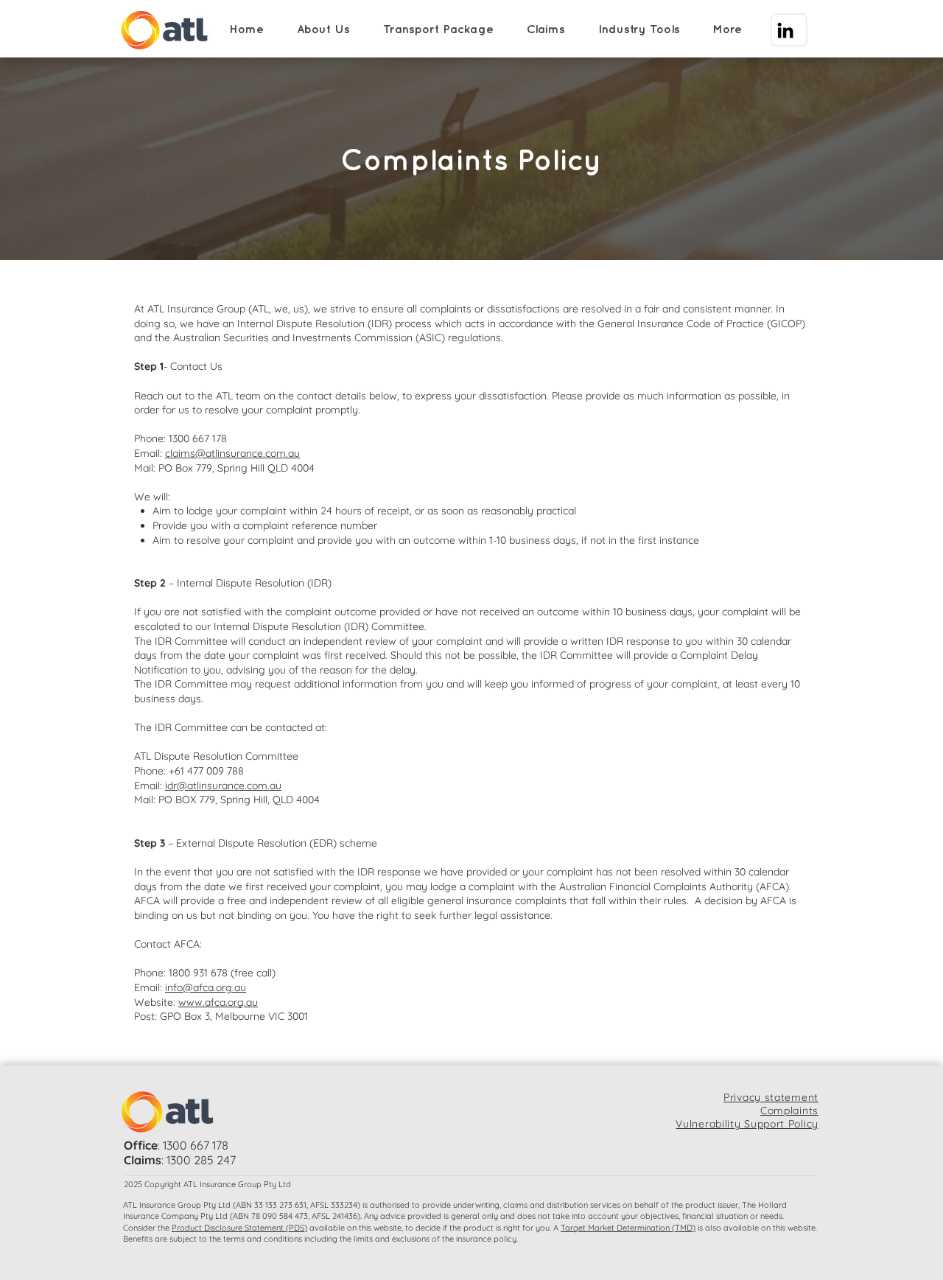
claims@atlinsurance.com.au (232, 453)
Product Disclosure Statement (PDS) (239, 1228)
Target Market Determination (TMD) (628, 1228)
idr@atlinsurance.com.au (223, 785)
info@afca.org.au (205, 987)
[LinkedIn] (785, 30)
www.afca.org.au (218, 1002)
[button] (328, 30)
